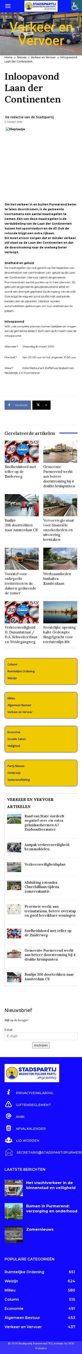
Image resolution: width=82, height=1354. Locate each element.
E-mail (8, 1030)
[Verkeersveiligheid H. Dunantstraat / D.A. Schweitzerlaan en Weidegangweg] (22, 612)
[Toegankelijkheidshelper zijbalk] (76, 5)
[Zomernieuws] (14, 1234)
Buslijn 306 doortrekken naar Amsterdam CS (21, 525)
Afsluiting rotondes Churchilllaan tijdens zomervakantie (42, 887)
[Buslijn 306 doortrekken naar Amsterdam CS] (22, 505)
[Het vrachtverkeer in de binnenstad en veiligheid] (14, 1188)
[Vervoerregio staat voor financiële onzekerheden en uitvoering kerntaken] (60, 505)
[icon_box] (29, 1092)
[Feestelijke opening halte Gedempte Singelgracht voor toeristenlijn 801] (60, 612)
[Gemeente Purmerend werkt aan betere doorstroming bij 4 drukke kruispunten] (60, 452)
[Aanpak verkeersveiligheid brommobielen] (14, 847)
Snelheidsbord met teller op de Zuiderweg (20, 472)
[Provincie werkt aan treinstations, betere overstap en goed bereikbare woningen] (14, 909)
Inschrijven (41, 1045)
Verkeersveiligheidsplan (45, 864)
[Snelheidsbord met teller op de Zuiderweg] (22, 452)
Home (9, 57)
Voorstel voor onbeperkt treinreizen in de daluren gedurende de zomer (20, 583)
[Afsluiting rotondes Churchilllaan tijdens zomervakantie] (14, 885)
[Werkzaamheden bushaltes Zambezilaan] (60, 559)
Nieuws (21, 57)
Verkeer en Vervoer (43, 57)
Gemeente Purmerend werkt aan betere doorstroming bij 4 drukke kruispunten (59, 476)
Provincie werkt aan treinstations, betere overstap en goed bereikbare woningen (50, 911)
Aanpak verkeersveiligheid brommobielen (47, 847)
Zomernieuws (40, 1229)
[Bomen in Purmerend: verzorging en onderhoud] (14, 1211)
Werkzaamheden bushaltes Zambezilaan (57, 579)
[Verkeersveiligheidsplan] (14, 867)
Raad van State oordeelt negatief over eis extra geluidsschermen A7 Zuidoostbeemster (44, 823)
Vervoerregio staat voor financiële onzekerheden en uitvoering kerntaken (58, 530)
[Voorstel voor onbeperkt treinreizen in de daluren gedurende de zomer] (22, 559)
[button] (7, 6)
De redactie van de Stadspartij (29, 117)
